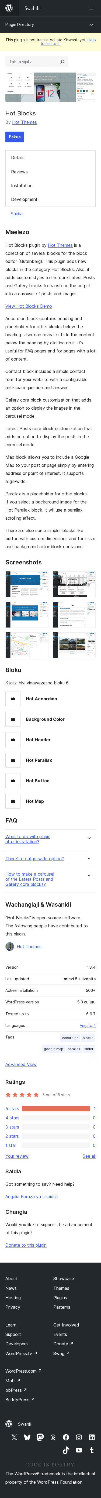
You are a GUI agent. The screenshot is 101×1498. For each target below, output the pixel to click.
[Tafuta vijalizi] (62, 61)
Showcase (63, 1278)
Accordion (70, 1038)
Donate (63, 1343)
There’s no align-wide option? (34, 858)
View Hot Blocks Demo (28, 306)
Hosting (13, 1297)
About (11, 1278)
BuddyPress (20, 1399)
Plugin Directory (19, 24)
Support (13, 1334)
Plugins (60, 1297)
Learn (10, 1325)
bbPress (16, 1390)
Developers (16, 1343)
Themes (61, 1288)
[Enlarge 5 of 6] (41, 639)
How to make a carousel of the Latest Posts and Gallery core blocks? (29, 879)
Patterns (61, 1307)
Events (60, 1334)
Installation (22, 185)
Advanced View (21, 1064)
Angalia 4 (88, 1025)
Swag (61, 1353)
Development (24, 199)
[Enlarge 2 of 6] (88, 578)
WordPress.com (23, 1371)
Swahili (25, 1424)
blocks (88, 1038)
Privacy (12, 1307)
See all (89, 1156)
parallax (74, 1049)
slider (88, 1049)
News (11, 1288)
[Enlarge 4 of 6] (88, 609)
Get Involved (66, 1325)
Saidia (17, 213)
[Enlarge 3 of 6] (41, 609)
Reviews (19, 171)
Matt (12, 1380)
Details (18, 157)
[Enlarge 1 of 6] (41, 578)
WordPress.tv (21, 1353)
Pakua (15, 137)
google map (53, 1049)
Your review (17, 1156)
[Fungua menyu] (92, 8)
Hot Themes (24, 122)
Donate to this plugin (26, 1245)
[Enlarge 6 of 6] (88, 639)
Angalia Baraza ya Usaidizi (31, 1196)
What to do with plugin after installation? (27, 839)
